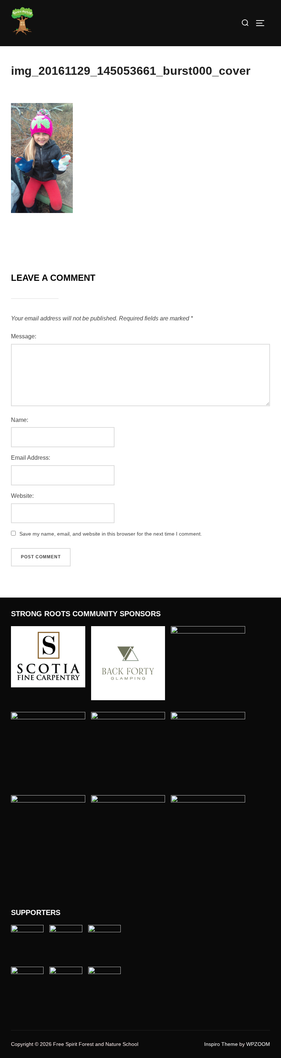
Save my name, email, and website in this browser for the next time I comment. (110, 534)
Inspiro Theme (221, 1044)
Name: (19, 420)
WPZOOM (258, 1044)
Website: (22, 496)
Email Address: (30, 458)
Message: (23, 336)
